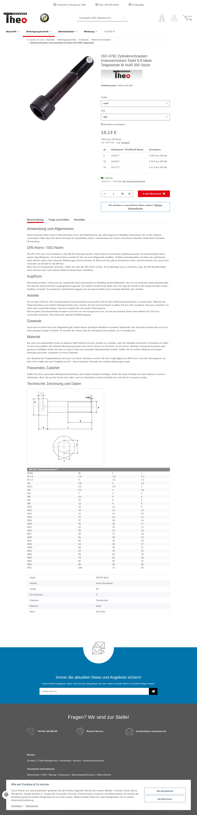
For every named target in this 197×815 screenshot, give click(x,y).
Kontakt (31, 760)
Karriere (77, 760)
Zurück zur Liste (36, 40)
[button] (162, 18)
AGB (44, 774)
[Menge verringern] (104, 194)
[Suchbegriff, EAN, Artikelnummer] (124, 18)
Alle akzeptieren (165, 791)
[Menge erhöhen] (129, 194)
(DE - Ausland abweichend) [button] (133, 181)
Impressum (16, 806)
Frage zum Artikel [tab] (59, 219)
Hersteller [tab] (79, 219)
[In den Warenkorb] (29, 52)
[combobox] (135, 103)
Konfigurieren (165, 799)
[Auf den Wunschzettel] (89, 59)
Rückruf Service (95, 731)
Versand (125, 142)
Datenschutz (32, 806)
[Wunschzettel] (174, 18)
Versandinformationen (93, 760)
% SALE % (109, 31)
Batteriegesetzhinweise (83, 774)
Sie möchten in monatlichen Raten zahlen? (135, 207)
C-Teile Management (47, 760)
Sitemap (52, 774)
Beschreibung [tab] (35, 219)
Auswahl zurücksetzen (114, 124)
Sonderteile (65, 760)
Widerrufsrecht (104, 774)
